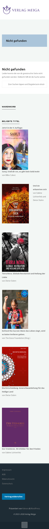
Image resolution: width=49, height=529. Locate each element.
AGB (3, 474)
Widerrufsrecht (8, 479)
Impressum (6, 470)
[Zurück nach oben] (25, 525)
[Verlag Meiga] (21, 10)
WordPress (35, 508)
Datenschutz (7, 483)
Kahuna (25, 508)
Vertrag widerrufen (13, 496)
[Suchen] (5, 84)
